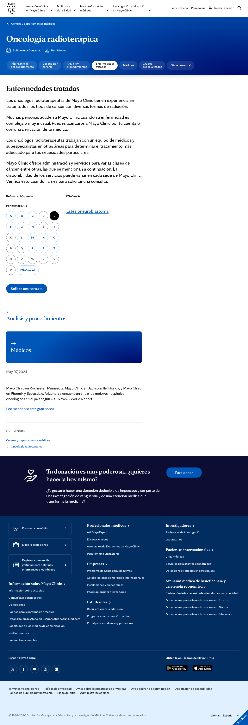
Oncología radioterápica (52, 38)
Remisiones (58, 50)
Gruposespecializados (152, 65)
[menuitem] (22, 65)
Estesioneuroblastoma (87, 211)
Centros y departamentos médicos (33, 23)
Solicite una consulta (26, 288)
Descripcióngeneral (50, 65)
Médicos (128, 65)
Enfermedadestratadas (105, 65)
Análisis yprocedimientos (77, 65)
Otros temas (179, 65)
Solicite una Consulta (26, 50)
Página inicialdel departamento (22, 65)
